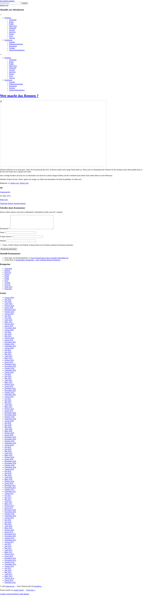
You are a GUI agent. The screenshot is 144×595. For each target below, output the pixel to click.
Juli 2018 (7, 471)
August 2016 (9, 518)
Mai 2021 (7, 403)
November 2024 (10, 328)
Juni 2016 (7, 522)
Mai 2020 (7, 427)
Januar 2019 (8, 459)
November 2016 (10, 512)
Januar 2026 (8, 308)
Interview (12, 32)
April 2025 (8, 320)
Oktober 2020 (9, 417)
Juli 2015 (7, 544)
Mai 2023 (7, 354)
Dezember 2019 (10, 437)
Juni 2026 (7, 302)
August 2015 (9, 542)
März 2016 (8, 528)
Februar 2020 (9, 433)
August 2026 (9, 298)
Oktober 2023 (9, 344)
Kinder (11, 34)
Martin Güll (24, 183)
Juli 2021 (7, 399)
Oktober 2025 (9, 312)
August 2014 (9, 566)
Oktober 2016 (9, 514)
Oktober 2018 (9, 465)
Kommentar (5, 228)
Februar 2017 (9, 506)
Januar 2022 (8, 386)
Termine (12, 48)
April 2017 (8, 502)
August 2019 (9, 445)
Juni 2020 (7, 425)
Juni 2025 (7, 318)
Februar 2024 (9, 338)
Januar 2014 (8, 580)
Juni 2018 (7, 473)
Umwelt (12, 38)
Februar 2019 (9, 457)
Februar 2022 (9, 384)
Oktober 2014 (9, 562)
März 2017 (8, 504)
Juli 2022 (7, 374)
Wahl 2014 (13, 26)
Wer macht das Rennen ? (19, 96)
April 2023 (8, 356)
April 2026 (8, 304)
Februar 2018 (9, 481)
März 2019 (8, 455)
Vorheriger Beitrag (6, 203)
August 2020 (9, 421)
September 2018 (10, 467)
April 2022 (8, 380)
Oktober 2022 (9, 368)
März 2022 (8, 382)
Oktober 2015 (9, 538)
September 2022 (10, 370)
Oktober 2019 (9, 441)
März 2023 (8, 358)
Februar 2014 (9, 578)
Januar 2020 (8, 435)
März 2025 (8, 322)
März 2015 (8, 552)
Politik (11, 24)
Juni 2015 (7, 546)
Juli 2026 (7, 300)
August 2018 (9, 469)
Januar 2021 (8, 411)
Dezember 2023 (10, 342)
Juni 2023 (7, 352)
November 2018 (10, 463)
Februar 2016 (9, 530)
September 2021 (10, 395)
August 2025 (9, 314)
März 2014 (8, 576)
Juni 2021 (7, 401)
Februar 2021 (9, 409)
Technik (12, 30)
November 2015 (10, 536)
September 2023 (10, 346)
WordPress (38, 586)
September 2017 (10, 492)
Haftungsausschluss (16, 44)
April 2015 (8, 550)
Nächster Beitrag (20, 203)
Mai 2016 (7, 524)
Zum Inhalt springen (7, 1)
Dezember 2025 (10, 310)
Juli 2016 (7, 520)
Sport (11, 36)
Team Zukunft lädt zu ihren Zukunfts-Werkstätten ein (49, 258)
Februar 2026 (9, 306)
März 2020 (8, 431)
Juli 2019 (7, 447)
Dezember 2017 (10, 485)
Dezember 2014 (10, 558)
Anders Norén (19, 590)
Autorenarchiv (5, 192)
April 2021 (8, 405)
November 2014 (10, 560)
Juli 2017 (7, 496)
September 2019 (10, 443)
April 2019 (8, 453)
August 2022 (9, 372)
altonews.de (4, 5)
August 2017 (9, 494)
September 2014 (10, 564)
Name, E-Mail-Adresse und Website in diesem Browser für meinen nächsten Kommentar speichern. (38, 245)
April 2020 (8, 429)
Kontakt (12, 42)
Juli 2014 (7, 568)
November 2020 (10, 415)
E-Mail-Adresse (6, 237)
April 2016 (8, 526)
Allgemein (12, 20)
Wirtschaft (12, 28)
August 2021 (9, 397)
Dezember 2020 (10, 413)
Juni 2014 (7, 570)
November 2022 (10, 366)
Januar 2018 (8, 483)
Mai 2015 (7, 548)
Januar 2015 (8, 556)
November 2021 (10, 390)
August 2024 (9, 330)
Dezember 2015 (10, 534)
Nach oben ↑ (30, 590)
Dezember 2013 (10, 582)
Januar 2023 (8, 362)
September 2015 (10, 540)
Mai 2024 (7, 336)
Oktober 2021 (9, 392)
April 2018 (8, 477)
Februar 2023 (9, 360)
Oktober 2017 (9, 489)
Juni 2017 (7, 498)
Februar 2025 (9, 324)
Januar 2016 (8, 532)
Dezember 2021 (10, 388)
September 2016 (10, 516)
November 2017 (10, 487)
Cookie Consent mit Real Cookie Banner (14, 594)
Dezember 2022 (10, 364)
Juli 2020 (7, 423)
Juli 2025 (7, 316)
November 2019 (10, 439)
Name (3, 232)
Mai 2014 (7, 572)
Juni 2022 (7, 376)
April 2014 (8, 574)
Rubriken (7, 18)
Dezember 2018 (10, 461)
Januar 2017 (8, 508)
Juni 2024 (7, 334)
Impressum (8, 40)
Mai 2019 (7, 451)
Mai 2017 (7, 500)
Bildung (7, 271)
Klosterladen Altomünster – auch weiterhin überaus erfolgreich (38, 260)
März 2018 (8, 479)
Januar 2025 (8, 326)
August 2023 (9, 348)
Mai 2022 (7, 378)
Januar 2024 (8, 340)
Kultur (11, 22)
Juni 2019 (7, 449)
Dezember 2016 (10, 510)
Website (3, 241)
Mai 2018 (7, 475)
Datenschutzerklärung (17, 50)
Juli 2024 (7, 332)
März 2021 (8, 407)
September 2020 (10, 419)
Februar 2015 (9, 554)
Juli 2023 (7, 350)
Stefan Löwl (15, 183)
